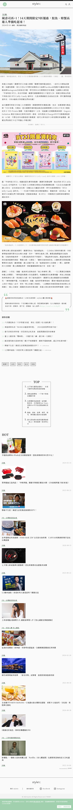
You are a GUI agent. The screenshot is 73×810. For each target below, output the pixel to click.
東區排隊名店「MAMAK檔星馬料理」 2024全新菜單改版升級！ (31, 327)
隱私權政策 (37, 802)
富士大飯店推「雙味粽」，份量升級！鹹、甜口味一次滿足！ (29, 336)
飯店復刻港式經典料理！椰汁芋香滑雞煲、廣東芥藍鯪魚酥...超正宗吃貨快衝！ (36, 340)
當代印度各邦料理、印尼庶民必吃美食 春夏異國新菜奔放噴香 (30, 331)
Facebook (46, 789)
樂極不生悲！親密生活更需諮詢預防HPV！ (19, 510)
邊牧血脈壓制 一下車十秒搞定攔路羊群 (37, 395)
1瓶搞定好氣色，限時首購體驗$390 (16, 730)
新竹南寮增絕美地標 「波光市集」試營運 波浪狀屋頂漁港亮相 (28, 675)
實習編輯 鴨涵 (21, 25)
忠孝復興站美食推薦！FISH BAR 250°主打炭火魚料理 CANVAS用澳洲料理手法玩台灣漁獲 (36, 538)
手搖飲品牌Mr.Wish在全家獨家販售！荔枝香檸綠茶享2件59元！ (28, 455)
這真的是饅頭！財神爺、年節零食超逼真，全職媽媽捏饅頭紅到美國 (29, 647)
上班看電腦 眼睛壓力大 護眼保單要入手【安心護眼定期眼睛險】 (28, 620)
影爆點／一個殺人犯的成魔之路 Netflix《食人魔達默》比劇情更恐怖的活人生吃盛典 (36, 758)
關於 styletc (14, 789)
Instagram (61, 789)
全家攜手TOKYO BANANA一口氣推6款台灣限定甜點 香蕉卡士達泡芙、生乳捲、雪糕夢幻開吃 (36, 703)
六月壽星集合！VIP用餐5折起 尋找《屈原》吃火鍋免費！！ (29, 322)
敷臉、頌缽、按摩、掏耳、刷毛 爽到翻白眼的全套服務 (37, 413)
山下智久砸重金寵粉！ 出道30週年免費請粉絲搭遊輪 (37, 388)
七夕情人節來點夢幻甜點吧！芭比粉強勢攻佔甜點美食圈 (24, 565)
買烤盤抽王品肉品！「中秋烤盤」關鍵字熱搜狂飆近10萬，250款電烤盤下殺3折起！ (35, 482)
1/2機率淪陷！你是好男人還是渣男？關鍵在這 (20, 592)
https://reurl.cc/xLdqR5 (50, 306)
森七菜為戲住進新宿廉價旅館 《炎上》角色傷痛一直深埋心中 (38, 422)
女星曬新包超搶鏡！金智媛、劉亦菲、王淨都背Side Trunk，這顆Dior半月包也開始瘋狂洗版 (38, 404)
